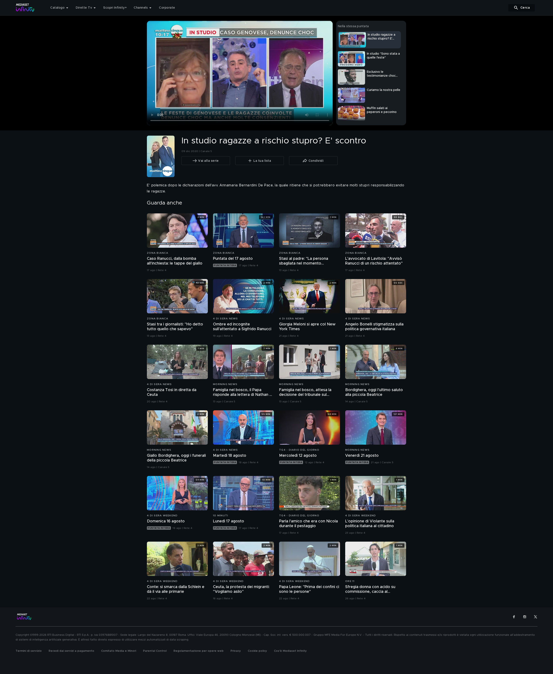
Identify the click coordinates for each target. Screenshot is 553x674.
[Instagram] (525, 617)
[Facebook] (514, 617)
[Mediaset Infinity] (25, 7)
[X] (535, 617)
